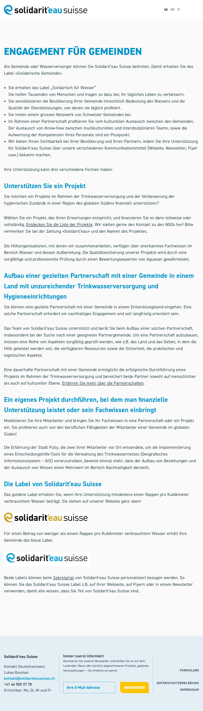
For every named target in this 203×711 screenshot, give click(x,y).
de (166, 10)
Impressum (189, 690)
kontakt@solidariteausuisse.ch (29, 678)
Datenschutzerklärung (178, 683)
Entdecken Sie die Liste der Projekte (59, 224)
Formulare (189, 670)
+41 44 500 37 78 (18, 684)
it (178, 10)
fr (172, 10)
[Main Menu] (193, 10)
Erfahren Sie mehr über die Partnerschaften (103, 383)
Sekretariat (63, 577)
